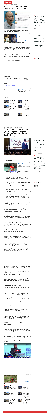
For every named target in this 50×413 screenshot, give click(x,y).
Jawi (38, 56)
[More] (44, 54)
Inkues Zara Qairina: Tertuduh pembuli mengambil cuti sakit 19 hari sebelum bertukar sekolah (12, 102)
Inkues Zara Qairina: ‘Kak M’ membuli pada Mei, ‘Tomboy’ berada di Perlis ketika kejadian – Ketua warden (12, 107)
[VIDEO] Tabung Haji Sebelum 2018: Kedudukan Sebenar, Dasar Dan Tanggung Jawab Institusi (39, 17)
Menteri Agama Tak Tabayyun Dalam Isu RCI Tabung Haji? (40, 27)
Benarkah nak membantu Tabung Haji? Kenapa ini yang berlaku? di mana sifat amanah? (39, 25)
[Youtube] (44, 412)
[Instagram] (39, 412)
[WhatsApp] (38, 54)
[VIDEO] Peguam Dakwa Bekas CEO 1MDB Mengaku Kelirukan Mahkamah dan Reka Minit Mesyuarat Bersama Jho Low (40, 38)
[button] (44, 1)
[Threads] (45, 412)
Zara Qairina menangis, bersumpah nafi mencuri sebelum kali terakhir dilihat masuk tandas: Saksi (26, 115)
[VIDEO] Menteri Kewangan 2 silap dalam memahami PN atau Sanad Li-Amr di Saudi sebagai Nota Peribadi (39, 20)
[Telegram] (40, 54)
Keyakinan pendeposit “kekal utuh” (39, 22)
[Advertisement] (17, 67)
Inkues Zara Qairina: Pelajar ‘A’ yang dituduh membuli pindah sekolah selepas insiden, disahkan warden (12, 115)
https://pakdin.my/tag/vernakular (9, 85)
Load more (17, 119)
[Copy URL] (42, 54)
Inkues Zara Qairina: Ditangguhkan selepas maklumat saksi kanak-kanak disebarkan (26, 102)
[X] (36, 54)
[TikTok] (41, 412)
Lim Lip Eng (43, 56)
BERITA (5, 4)
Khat (40, 56)
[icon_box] (7, 99)
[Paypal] (40, 412)
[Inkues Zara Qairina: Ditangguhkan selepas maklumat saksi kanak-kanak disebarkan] (20, 101)
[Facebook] (35, 54)
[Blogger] (36, 412)
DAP (37, 56)
